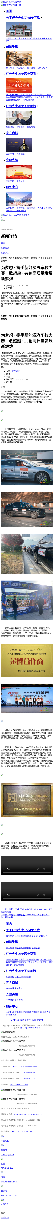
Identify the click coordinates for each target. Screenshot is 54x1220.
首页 (9, 11)
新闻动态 (11, 68)
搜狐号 (23, 1020)
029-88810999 (31, 1066)
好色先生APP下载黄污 (21, 106)
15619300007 (29, 1078)
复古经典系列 (13, 95)
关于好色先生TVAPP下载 (23, 17)
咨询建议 (42, 208)
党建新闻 (21, 181)
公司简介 (11, 38)
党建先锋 (12, 160)
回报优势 (21, 127)
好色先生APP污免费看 (21, 73)
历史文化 (42, 38)
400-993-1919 (18, 1066)
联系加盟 (32, 127)
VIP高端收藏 (29, 100)
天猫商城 (21, 154)
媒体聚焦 (32, 68)
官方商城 (12, 133)
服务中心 (12, 187)
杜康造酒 (21, 38)
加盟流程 (11, 127)
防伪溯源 (21, 208)
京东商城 (11, 154)
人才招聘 (11, 208)
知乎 (29, 1020)
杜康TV (43, 936)
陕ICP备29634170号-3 (30, 1028)
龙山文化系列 (27, 95)
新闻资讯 (12, 46)
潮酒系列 (40, 95)
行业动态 (21, 68)
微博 (34, 1020)
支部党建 (11, 181)
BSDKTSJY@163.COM (19, 1085)
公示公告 (42, 68)
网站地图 (5, 1217)
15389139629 (29, 1072)
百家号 (40, 1020)
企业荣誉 (32, 38)
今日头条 (15, 1020)
